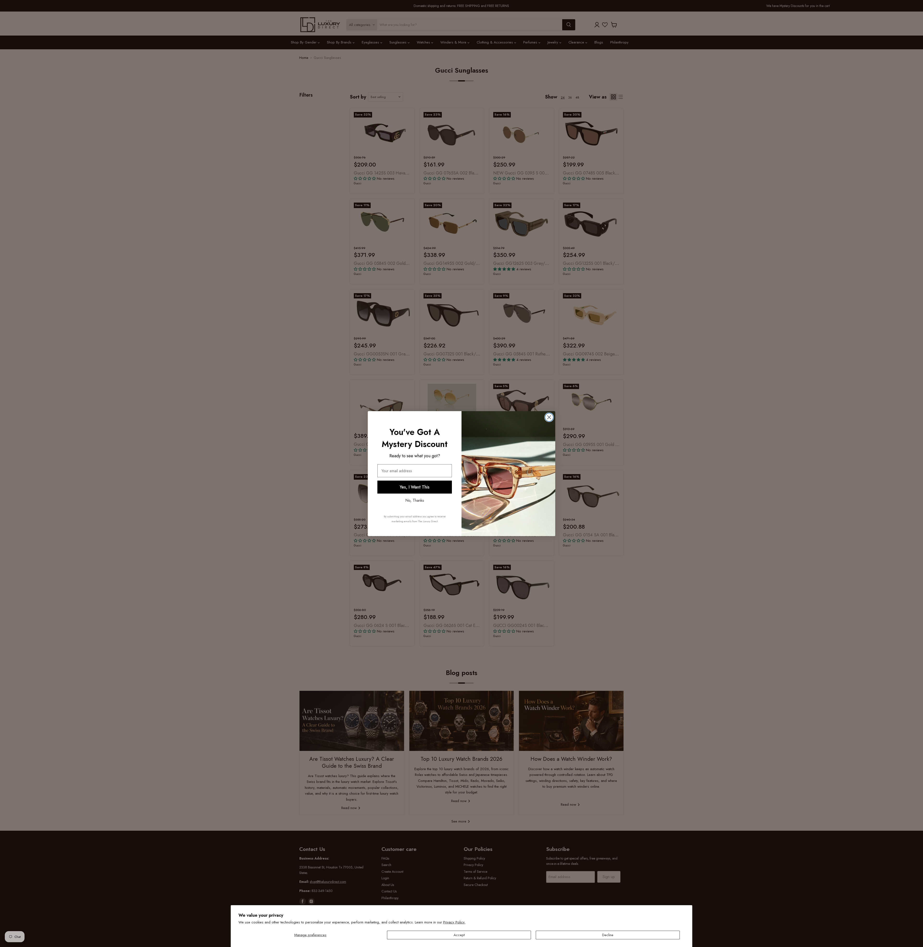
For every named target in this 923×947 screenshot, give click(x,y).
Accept (459, 935)
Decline (607, 935)
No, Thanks (414, 500)
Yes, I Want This (415, 487)
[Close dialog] (549, 417)
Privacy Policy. (454, 922)
